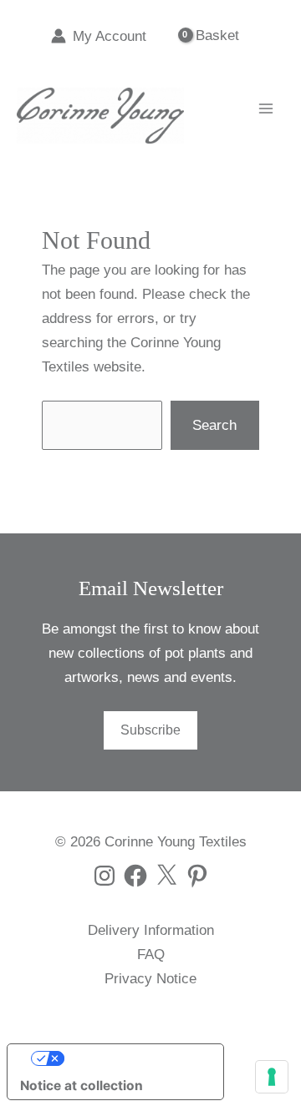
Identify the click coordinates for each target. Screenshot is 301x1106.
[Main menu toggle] (265, 108)
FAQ (151, 954)
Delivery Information (151, 930)
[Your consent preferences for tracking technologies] (272, 1077)
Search (214, 425)
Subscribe (150, 730)
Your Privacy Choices (132, 1058)
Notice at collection (81, 1085)
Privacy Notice (150, 979)
